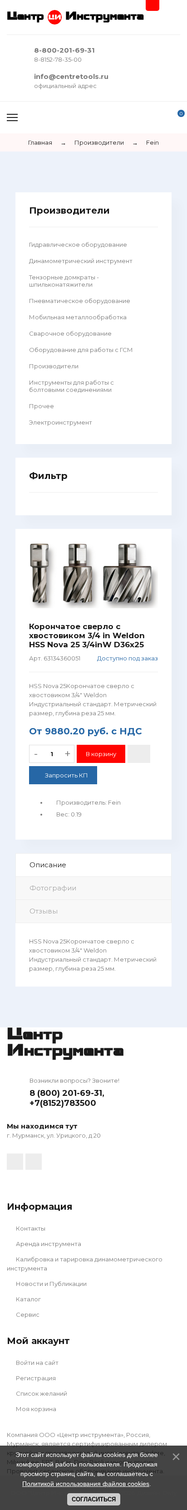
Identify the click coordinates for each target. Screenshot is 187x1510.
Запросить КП (66, 775)
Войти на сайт (37, 1362)
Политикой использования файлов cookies (85, 1483)
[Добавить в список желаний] (139, 754)
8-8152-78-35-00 (58, 59)
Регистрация (35, 1378)
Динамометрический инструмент (81, 260)
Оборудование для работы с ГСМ (81, 349)
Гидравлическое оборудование (78, 244)
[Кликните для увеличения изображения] (93, 575)
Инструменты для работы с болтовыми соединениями (71, 386)
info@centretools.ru (71, 76)
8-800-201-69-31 (64, 50)
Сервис (27, 1314)
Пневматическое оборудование (79, 300)
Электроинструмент (60, 422)
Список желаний (41, 1393)
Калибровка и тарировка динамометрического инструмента (84, 1264)
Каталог (28, 1299)
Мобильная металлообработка (78, 317)
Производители (54, 366)
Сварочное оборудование (70, 333)
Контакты (30, 1228)
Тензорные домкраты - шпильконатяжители (64, 281)
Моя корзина (35, 1408)
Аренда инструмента (48, 1243)
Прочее (41, 406)
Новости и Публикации (51, 1283)
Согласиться (94, 1499)
